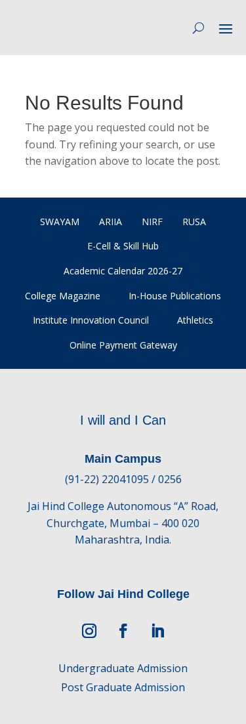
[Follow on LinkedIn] (157, 630)
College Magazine (62, 295)
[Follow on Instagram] (89, 630)
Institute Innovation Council (91, 320)
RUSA (194, 221)
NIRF (152, 221)
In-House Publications (175, 295)
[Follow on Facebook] (123, 630)
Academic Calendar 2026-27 (123, 271)
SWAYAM (59, 221)
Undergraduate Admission (123, 668)
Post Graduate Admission (123, 687)
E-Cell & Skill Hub (123, 246)
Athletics (195, 320)
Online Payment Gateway (123, 345)
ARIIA (110, 221)
